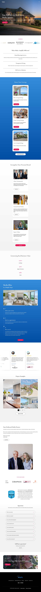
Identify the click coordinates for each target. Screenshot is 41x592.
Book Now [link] (20, 245)
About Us (26, 580)
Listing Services (11, 580)
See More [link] (16, 189)
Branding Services (18, 580)
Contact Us (31, 580)
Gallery (23, 580)
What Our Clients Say (20, 347)
